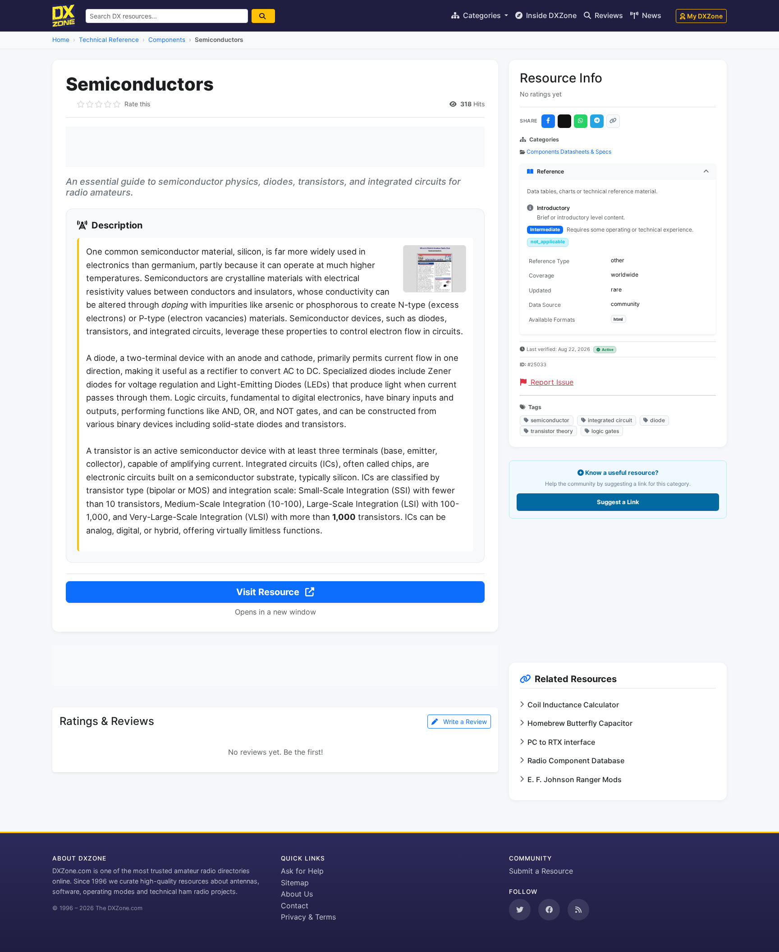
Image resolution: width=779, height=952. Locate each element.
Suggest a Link (618, 502)
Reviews (608, 15)
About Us (297, 893)
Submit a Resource (541, 870)
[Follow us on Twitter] (520, 909)
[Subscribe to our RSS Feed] (578, 909)
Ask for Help (302, 870)
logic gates (605, 431)
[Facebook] (548, 121)
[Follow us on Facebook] (549, 909)
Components (166, 39)
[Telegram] (597, 121)
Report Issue (550, 382)
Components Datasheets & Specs (569, 151)
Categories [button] (482, 15)
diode (657, 420)
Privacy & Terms (308, 916)
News (650, 15)
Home (60, 39)
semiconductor (550, 420)
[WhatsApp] (580, 121)
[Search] (263, 16)
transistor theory (552, 431)
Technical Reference (109, 39)
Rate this (137, 104)
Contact (294, 905)
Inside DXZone (550, 15)
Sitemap (295, 882)
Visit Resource (269, 592)
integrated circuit (610, 420)
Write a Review (464, 721)
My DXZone (705, 16)
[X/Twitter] (564, 121)
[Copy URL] (613, 121)
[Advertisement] (275, 147)
